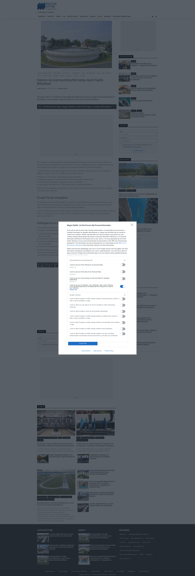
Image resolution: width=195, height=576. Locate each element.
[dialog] (97, 288)
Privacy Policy (109, 351)
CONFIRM (83, 343)
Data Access (97, 351)
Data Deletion (86, 351)
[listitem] (97, 260)
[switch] (122, 264)
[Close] (133, 225)
